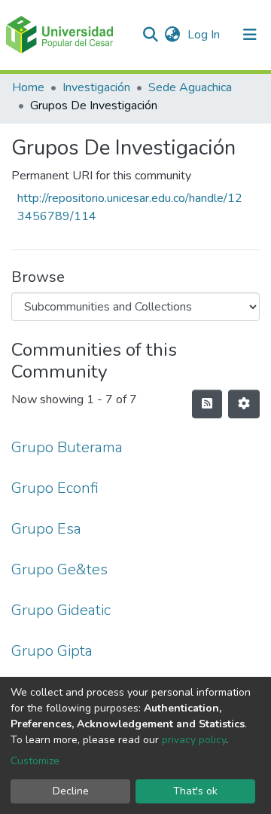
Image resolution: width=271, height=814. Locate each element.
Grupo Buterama (67, 447)
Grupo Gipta (52, 651)
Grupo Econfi (55, 488)
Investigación (96, 87)
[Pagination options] (244, 404)
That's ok (195, 791)
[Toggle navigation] (250, 35)
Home (28, 87)
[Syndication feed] (207, 404)
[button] (172, 35)
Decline (71, 791)
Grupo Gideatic (61, 610)
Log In (205, 34)
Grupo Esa (46, 529)
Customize (35, 761)
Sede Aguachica (190, 87)
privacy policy (194, 740)
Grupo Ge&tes (59, 569)
